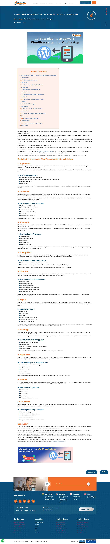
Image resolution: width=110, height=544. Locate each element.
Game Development (18, 532)
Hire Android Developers (82, 526)
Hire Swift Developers (81, 532)
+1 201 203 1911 (48, 510)
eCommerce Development (19, 526)
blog (65, 3)
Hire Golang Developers (61, 532)
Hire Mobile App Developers (82, 522)
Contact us (71, 3)
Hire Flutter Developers (81, 528)
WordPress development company (45, 151)
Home (15, 19)
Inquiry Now (85, 509)
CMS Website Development (19, 524)
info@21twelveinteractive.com (52, 507)
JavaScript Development (19, 528)
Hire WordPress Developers (61, 528)
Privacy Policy (74, 541)
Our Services (43, 3)
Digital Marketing (17, 530)
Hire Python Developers (61, 526)
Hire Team (51, 3)
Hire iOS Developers (81, 524)
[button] (94, 3)
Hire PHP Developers (60, 524)
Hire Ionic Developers (81, 530)
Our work (58, 3)
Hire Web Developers (60, 522)
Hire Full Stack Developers (61, 530)
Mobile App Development (19, 522)
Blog (20, 19)
